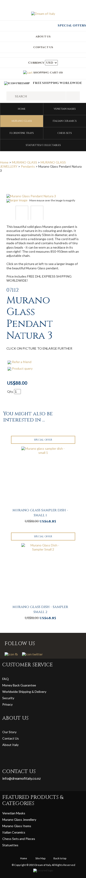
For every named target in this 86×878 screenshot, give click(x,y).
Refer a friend (21, 362)
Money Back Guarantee (19, 685)
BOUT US (44, 36)
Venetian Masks (13, 813)
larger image (19, 200)
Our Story (9, 732)
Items (27, 826)
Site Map (40, 858)
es (16, 845)
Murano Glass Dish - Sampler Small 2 (40, 609)
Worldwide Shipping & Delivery (24, 692)
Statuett (8, 845)
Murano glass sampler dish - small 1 (40, 513)
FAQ (5, 679)
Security (8, 698)
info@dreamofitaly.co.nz (21, 778)
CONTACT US (43, 47)
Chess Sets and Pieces (18, 839)
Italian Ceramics (13, 832)
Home (21, 109)
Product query (22, 368)
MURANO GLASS (21, 121)
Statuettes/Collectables (43, 145)
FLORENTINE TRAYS (22, 133)
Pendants (28, 166)
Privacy (7, 704)
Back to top (59, 858)
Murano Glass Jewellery (19, 819)
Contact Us (10, 738)
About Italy (10, 745)
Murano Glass (12, 826)
